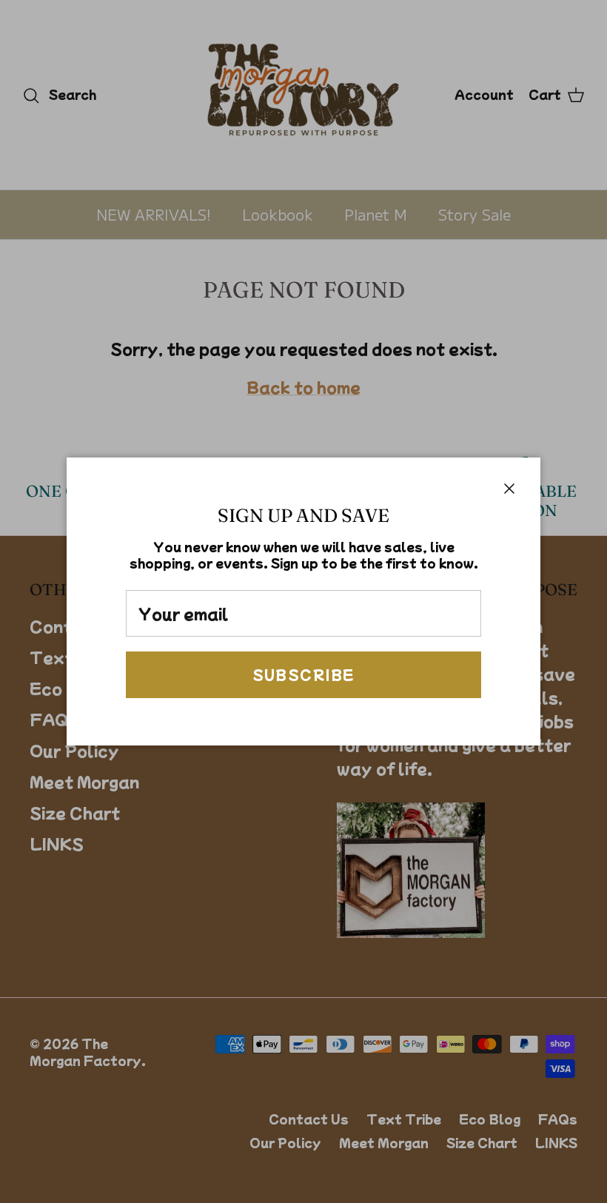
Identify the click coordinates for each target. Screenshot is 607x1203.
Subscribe (303, 674)
